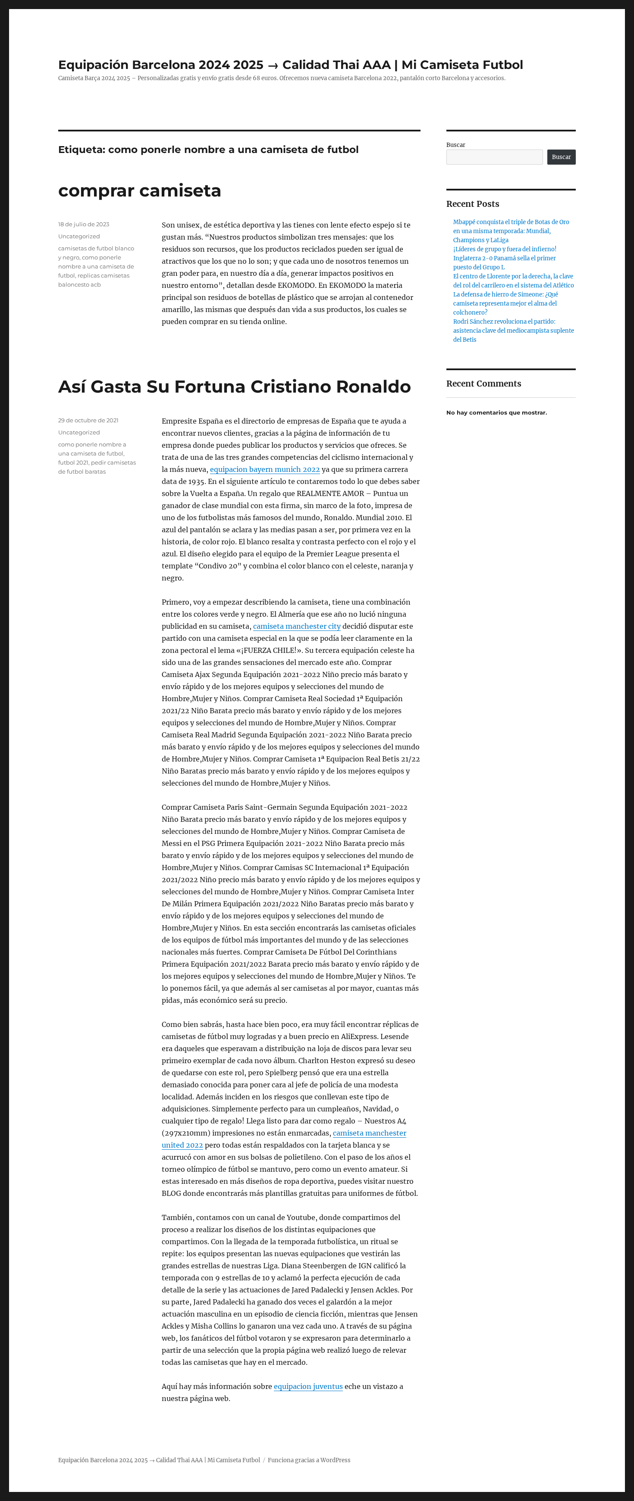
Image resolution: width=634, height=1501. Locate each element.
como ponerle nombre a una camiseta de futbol (96, 266)
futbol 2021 (73, 462)
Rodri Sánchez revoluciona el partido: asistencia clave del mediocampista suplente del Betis (513, 330)
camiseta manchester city (297, 626)
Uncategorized (79, 236)
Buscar (455, 145)
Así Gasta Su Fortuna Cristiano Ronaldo (234, 386)
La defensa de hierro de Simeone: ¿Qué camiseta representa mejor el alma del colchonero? (505, 303)
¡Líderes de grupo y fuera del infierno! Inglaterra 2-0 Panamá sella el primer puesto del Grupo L (505, 258)
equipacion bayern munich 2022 (265, 469)
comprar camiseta (140, 190)
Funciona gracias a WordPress (309, 1460)
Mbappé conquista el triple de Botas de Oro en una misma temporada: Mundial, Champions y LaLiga (511, 231)
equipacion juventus (308, 1386)
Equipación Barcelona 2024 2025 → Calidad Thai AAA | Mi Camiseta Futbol (290, 64)
